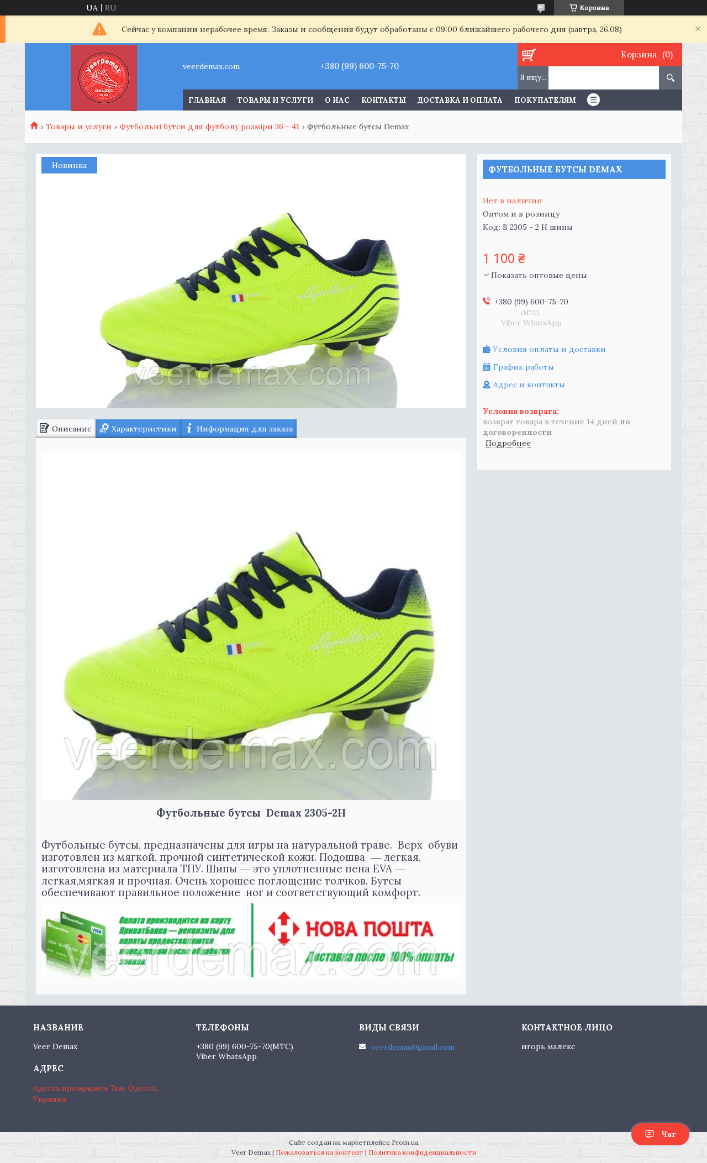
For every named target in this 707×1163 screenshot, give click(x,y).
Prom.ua (405, 1142)
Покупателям (545, 100)
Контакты (383, 100)
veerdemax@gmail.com (413, 1047)
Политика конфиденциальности (422, 1152)
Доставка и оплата (460, 100)
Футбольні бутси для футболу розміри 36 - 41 (209, 126)
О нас (337, 100)
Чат (668, 1134)
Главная (207, 100)
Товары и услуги (275, 100)
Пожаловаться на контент (319, 1152)
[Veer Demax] (104, 77)
